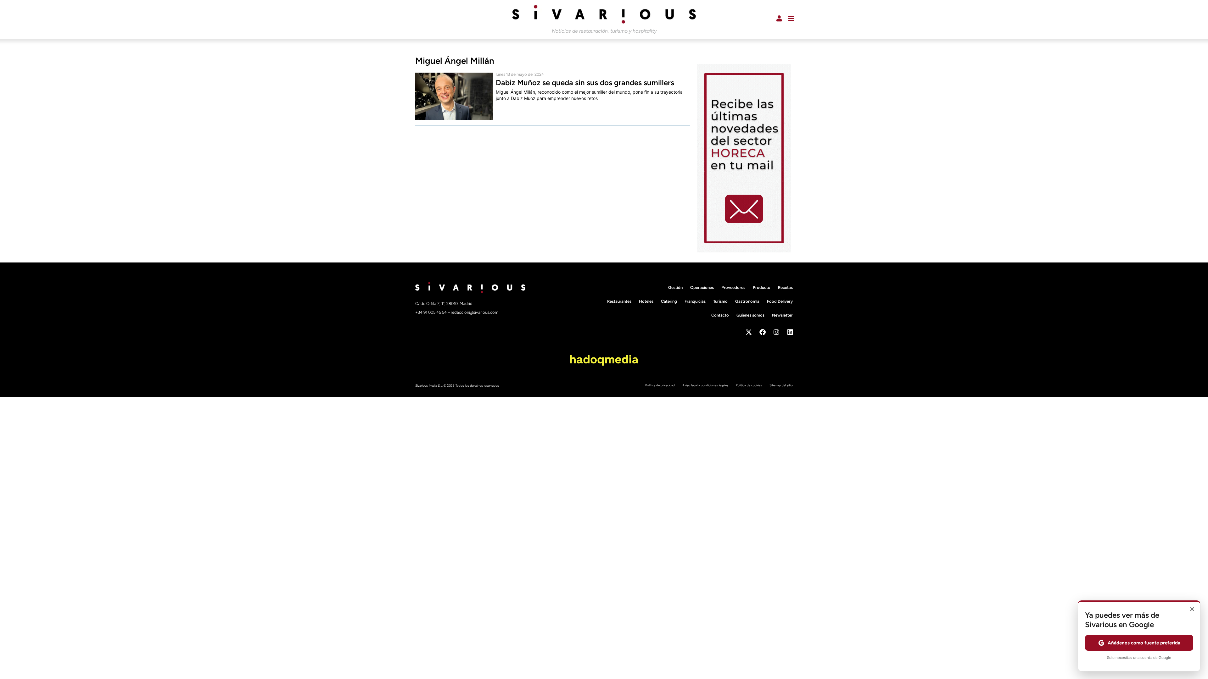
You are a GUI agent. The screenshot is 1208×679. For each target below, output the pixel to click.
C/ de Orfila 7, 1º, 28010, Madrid (444, 303)
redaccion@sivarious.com (474, 312)
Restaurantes (619, 301)
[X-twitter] (748, 332)
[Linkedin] (790, 332)
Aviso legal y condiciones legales (705, 385)
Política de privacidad (660, 385)
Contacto (720, 315)
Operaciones (702, 287)
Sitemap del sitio (781, 385)
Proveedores (733, 287)
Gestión (675, 287)
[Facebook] (762, 332)
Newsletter (782, 315)
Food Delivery (780, 301)
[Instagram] (776, 332)
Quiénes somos (750, 315)
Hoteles (646, 301)
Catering (669, 301)
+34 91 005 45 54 (431, 312)
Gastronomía (747, 301)
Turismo (720, 301)
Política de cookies (749, 385)
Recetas (785, 287)
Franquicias (695, 301)
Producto (761, 287)
